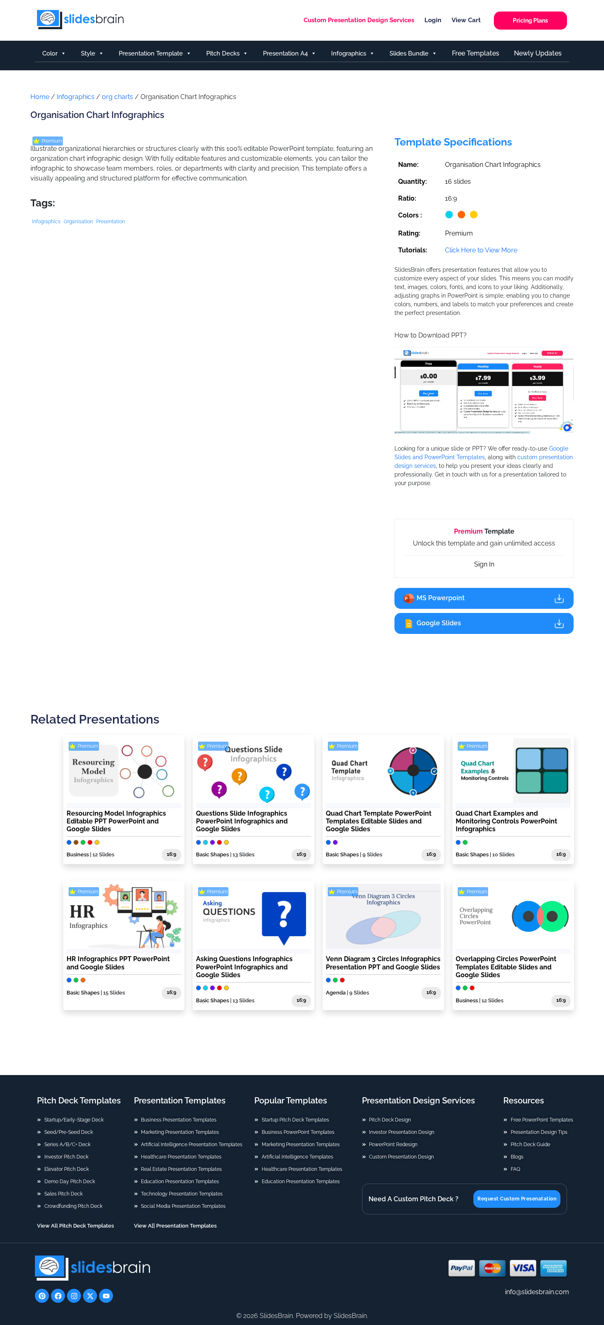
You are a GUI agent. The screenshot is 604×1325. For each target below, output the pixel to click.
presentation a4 (285, 53)
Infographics (76, 97)
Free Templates (475, 53)
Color (50, 53)
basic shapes (212, 854)
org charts (117, 97)
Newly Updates (538, 53)
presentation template (151, 53)
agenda (336, 993)
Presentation (110, 221)
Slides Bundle (409, 53)
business (78, 854)
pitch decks (223, 53)
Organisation (78, 221)
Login (432, 20)
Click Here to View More (481, 250)
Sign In (484, 564)
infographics (348, 53)
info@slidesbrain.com (537, 1292)
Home (39, 97)
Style (88, 53)
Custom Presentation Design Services (359, 20)
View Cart (466, 20)
